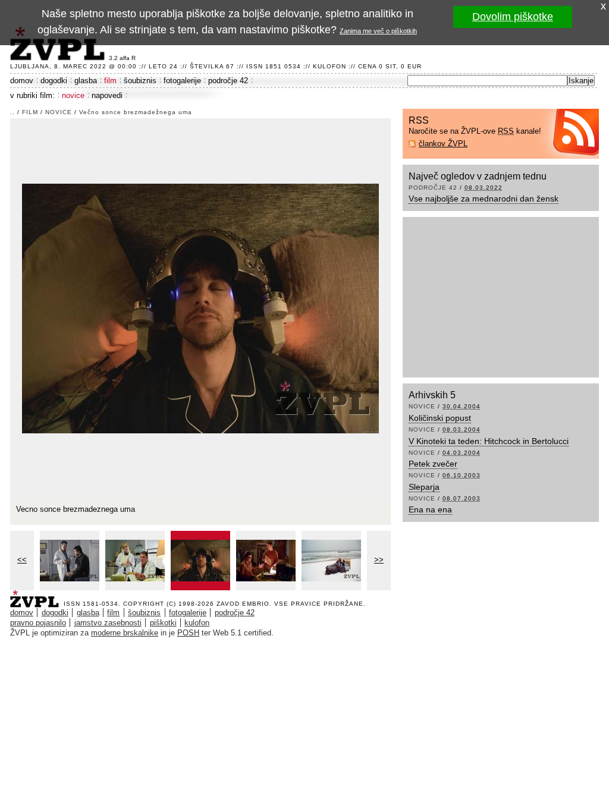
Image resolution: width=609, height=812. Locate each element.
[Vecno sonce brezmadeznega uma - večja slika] (69, 560)
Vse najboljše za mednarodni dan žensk (483, 198)
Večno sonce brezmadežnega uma (135, 112)
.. (12, 112)
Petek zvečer (433, 463)
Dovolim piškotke (512, 17)
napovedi (107, 95)
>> (379, 559)
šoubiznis (140, 80)
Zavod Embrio (242, 603)
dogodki (53, 80)
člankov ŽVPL (443, 143)
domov (21, 80)
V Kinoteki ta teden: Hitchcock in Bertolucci (489, 441)
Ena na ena (430, 509)
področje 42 (228, 80)
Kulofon (329, 66)
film (110, 80)
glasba (85, 80)
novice (73, 95)
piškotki (163, 622)
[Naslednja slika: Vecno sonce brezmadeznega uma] (200, 307)
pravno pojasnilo (38, 622)
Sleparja (424, 487)
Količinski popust (440, 418)
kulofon (196, 622)
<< (22, 559)
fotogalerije (182, 80)
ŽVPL (37, 595)
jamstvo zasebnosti (108, 622)
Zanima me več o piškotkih (378, 30)
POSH (188, 632)
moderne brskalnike (124, 632)
